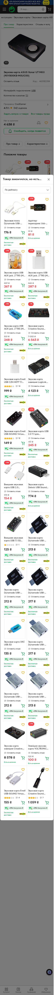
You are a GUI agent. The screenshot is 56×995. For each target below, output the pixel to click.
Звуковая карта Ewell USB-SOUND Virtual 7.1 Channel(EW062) (14, 433)
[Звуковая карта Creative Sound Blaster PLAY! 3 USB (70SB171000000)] (39, 777)
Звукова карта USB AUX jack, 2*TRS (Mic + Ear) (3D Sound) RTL (14, 328)
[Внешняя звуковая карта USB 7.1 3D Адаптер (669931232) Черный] (15, 524)
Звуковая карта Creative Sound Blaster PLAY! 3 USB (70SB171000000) (38, 792)
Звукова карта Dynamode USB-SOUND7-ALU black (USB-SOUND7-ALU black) (38, 540)
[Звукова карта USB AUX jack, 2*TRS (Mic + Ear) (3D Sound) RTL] (15, 313)
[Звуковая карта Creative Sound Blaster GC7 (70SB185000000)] (39, 313)
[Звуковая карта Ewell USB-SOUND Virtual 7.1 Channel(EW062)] (15, 418)
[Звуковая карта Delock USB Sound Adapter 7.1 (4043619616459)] (39, 471)
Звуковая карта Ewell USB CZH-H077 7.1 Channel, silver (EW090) (14, 381)
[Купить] (23, 232)
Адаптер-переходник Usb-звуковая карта (37, 222)
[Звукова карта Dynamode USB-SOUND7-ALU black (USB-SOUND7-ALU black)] (39, 524)
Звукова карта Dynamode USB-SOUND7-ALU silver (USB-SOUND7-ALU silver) (38, 644)
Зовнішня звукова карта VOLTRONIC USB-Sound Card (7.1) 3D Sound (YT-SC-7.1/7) (38, 748)
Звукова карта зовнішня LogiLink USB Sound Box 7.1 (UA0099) (37, 381)
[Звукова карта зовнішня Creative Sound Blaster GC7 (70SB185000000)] (15, 732)
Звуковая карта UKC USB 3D (14, 643)
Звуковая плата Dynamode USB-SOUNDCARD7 (12, 222)
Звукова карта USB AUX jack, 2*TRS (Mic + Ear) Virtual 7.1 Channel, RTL (14, 274)
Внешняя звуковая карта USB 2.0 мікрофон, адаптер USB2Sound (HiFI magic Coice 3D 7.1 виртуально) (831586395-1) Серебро (13, 486)
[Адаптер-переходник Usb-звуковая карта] (39, 207)
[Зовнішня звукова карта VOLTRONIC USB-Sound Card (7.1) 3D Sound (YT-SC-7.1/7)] (39, 732)
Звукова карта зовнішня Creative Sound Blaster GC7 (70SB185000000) (13, 748)
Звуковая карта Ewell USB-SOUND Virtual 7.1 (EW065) (14, 792)
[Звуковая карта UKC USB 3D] (15, 628)
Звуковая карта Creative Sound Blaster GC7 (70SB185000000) (37, 328)
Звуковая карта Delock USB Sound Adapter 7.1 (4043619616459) (37, 486)
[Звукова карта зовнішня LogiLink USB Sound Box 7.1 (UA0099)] (39, 366)
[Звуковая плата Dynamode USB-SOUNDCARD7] (15, 207)
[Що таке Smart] (22, 244)
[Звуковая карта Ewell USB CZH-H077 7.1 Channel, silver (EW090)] (15, 366)
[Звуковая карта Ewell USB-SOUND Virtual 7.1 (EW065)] (15, 777)
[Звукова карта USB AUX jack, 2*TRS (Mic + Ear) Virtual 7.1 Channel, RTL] (15, 259)
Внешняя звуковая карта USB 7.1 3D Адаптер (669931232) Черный (14, 540)
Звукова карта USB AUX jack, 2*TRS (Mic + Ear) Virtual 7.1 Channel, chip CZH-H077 (38, 274)
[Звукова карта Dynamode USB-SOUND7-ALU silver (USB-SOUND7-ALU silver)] (39, 628)
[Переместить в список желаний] (23, 199)
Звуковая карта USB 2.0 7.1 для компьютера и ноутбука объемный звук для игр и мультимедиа (38, 433)
